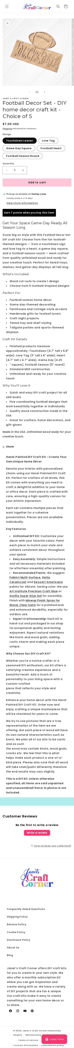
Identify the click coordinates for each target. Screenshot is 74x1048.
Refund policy (33, 1035)
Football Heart (51, 148)
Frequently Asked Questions (26, 909)
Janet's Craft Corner (34, 1030)
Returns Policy (16, 924)
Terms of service (28, 1040)
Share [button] (10, 446)
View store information (22, 203)
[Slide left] (29, 92)
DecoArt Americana (48, 582)
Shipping (7, 128)
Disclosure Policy (18, 940)
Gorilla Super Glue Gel (25, 596)
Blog (10, 955)
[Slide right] (44, 92)
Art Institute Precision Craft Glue (33, 591)
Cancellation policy (52, 1045)
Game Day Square (19, 148)
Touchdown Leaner (19, 140)
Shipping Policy (17, 916)
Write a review (37, 833)
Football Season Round (22, 156)
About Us (13, 947)
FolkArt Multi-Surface (25, 577)
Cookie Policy (16, 932)
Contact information (25, 1045)
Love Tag (48, 140)
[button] (7, 6)
